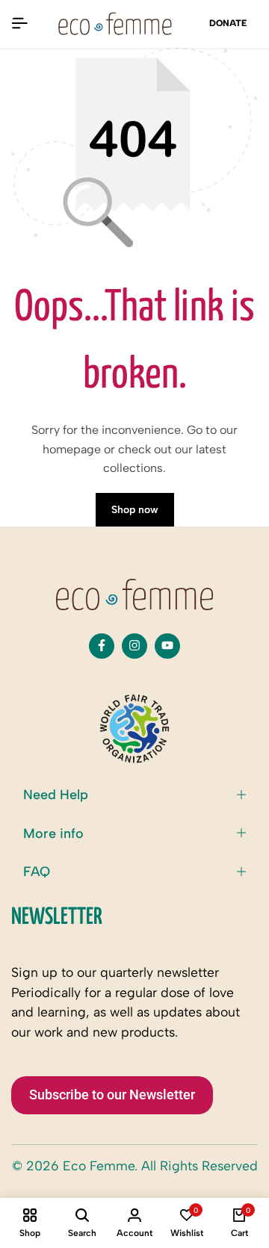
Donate (228, 23)
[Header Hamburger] (19, 23)
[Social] (101, 646)
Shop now (134, 509)
